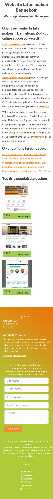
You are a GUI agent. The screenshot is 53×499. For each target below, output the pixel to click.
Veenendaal (38, 447)
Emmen (37, 453)
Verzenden (13, 428)
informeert (38, 136)
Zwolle (24, 447)
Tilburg (22, 453)
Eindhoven (46, 453)
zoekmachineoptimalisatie (15, 77)
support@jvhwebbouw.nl (14, 355)
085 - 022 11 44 (10, 335)
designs (45, 106)
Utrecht (16, 447)
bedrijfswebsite (17, 132)
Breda (42, 450)
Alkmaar (12, 450)
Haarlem (35, 450)
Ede (30, 447)
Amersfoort (25, 450)
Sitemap (26, 464)
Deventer (14, 453)
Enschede (7, 447)
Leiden (30, 453)
